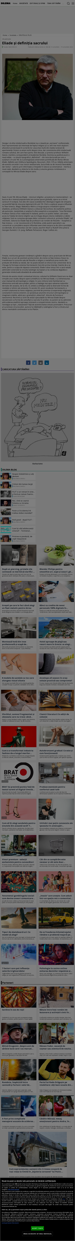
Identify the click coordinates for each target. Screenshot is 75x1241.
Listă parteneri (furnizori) (10, 1223)
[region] (37, 1209)
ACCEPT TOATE (37, 1228)
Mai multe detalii (13, 1189)
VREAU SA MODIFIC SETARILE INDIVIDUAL (37, 1234)
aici (64, 1199)
